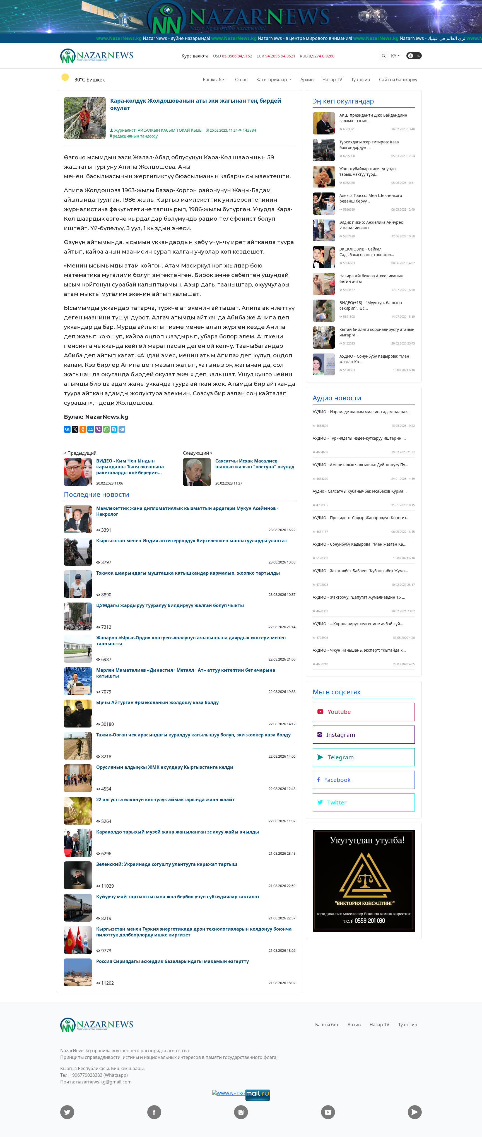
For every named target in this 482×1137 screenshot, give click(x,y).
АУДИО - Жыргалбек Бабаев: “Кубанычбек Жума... (360, 570)
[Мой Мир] (90, 429)
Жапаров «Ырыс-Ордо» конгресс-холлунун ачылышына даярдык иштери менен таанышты (191, 641)
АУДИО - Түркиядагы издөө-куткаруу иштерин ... (359, 438)
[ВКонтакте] (67, 429)
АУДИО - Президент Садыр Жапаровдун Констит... (361, 517)
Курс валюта (195, 56)
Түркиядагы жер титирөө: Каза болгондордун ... (369, 144)
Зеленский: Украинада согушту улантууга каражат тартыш (166, 864)
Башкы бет (214, 79)
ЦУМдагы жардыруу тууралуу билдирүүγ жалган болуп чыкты (170, 605)
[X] (75, 429)
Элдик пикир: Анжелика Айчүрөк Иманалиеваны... (371, 225)
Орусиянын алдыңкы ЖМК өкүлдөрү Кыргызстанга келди (164, 767)
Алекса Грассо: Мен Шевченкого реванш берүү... (370, 198)
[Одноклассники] (82, 429)
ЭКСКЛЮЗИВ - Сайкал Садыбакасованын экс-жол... (366, 251)
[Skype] (114, 429)
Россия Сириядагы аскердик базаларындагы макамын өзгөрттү (172, 961)
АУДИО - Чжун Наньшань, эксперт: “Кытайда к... (359, 650)
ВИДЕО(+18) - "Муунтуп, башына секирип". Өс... (370, 305)
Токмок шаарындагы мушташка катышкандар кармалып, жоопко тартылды (188, 573)
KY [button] (393, 56)
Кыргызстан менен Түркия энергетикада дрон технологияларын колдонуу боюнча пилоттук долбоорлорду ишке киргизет (194, 932)
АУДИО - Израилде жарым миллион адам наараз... (362, 411)
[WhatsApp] (106, 429)
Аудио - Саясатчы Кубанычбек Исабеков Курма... (360, 491)
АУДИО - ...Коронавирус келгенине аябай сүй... (358, 623)
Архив (307, 79)
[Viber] (98, 429)
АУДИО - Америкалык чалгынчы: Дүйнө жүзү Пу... (360, 464)
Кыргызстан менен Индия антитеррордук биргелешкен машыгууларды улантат (191, 541)
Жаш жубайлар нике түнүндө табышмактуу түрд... (367, 171)
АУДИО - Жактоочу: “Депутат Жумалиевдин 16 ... (359, 597)
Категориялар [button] (272, 79)
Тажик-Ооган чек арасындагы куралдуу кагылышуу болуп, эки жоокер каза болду (193, 735)
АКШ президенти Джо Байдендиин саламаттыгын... (373, 117)
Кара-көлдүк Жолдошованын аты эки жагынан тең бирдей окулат (195, 104)
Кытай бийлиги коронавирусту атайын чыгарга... (376, 332)
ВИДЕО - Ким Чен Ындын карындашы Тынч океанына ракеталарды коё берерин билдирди (130, 466)
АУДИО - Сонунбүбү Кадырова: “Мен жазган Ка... (374, 358)
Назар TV (332, 79)
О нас (241, 79)
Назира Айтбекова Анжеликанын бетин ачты (371, 278)
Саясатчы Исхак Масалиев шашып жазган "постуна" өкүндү (254, 464)
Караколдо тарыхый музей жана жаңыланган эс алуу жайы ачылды (177, 832)
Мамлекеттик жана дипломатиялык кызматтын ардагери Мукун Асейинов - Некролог (187, 511)
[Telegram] (122, 429)
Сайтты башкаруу (398, 79)
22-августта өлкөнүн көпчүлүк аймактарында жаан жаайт (165, 800)
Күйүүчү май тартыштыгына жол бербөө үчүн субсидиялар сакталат (178, 897)
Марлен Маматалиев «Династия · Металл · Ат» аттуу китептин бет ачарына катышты (185, 673)
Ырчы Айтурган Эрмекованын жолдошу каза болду (157, 702)
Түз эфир (360, 79)
